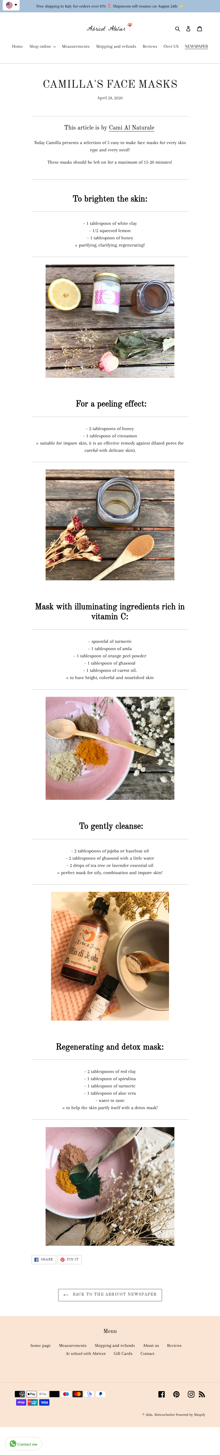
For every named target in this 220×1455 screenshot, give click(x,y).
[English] (11, 5)
